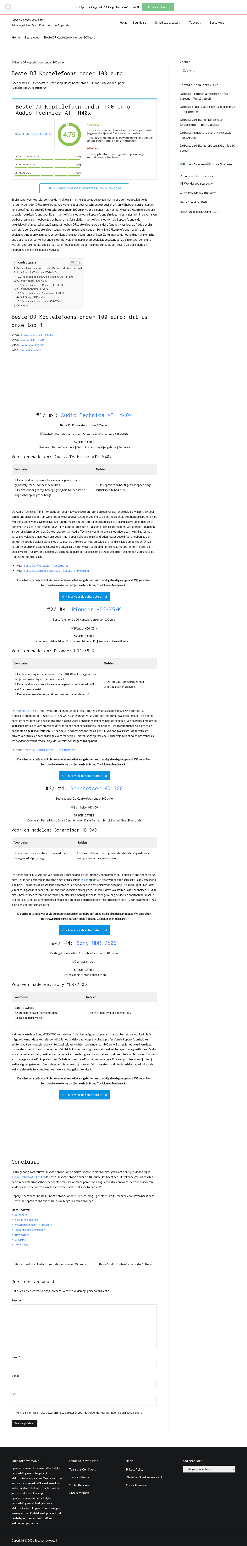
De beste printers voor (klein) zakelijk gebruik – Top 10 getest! (207, 109)
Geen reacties (20, 83)
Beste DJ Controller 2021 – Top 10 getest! (50, 749)
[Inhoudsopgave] (73, 261)
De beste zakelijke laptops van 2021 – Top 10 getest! (207, 148)
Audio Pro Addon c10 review (198, 193)
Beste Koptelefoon (76, 83)
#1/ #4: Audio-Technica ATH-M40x (37, 272)
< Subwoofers (20, 1234)
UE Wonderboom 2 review (196, 183)
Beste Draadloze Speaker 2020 (199, 211)
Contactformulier (80, 1485)
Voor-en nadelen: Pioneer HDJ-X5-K (42, 285)
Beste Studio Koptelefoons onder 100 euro (126, 1264)
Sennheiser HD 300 (32, 345)
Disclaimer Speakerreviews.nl (144, 1477)
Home (123, 22)
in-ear (84, 879)
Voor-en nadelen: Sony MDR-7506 (41, 301)
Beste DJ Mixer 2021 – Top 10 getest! (47, 565)
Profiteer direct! (158, 7)
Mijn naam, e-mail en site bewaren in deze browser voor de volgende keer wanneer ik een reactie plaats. (79, 1412)
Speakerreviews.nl (27, 20)
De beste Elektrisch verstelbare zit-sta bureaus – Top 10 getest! (204, 96)
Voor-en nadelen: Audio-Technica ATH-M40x (47, 276)
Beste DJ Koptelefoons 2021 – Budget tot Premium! (56, 570)
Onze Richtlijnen (79, 1493)
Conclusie (22, 305)
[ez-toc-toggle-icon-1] (75, 262)
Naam (16, 1357)
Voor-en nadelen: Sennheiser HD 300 (43, 293)
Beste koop (217, 22)
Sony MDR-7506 (31, 350)
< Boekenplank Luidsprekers (29, 1229)
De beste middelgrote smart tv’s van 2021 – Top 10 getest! (206, 135)
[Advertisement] (84, 384)
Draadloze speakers (167, 22)
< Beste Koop (20, 1245)
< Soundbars (19, 1215)
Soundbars (139, 22)
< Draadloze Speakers (25, 1219)
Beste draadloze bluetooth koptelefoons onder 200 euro (50, 1264)
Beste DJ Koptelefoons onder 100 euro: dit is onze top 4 (49, 268)
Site (14, 1394)
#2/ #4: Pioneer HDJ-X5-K (31, 280)
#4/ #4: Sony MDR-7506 (30, 297)
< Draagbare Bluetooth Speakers (32, 1224)
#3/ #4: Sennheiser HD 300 (32, 288)
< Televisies (19, 1239)
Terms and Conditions (82, 1469)
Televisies (195, 22)
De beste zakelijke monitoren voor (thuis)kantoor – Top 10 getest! (201, 122)
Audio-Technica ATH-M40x (37, 335)
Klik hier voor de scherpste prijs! (84, 596)
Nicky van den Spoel (112, 83)
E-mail (16, 1375)
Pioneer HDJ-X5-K (32, 340)
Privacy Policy (80, 1477)
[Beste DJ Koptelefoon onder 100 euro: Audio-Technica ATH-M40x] (33, 134)
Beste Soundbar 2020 (193, 202)
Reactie (17, 1300)
